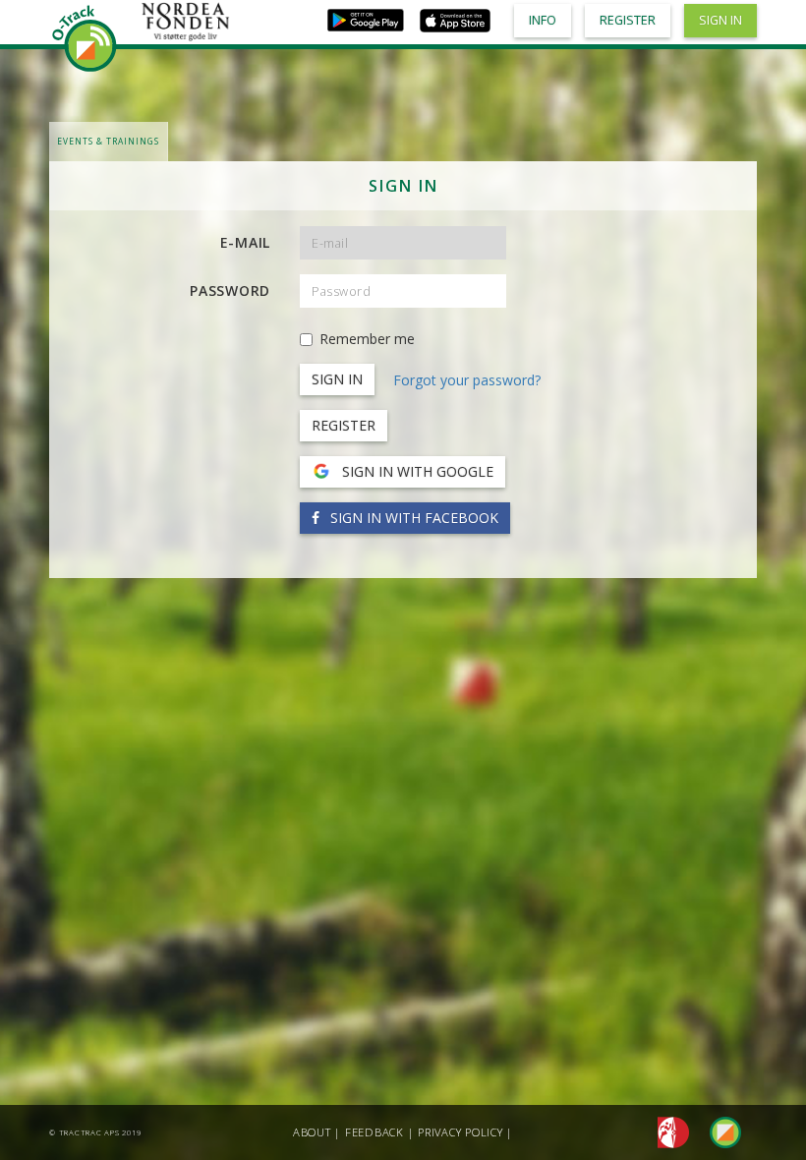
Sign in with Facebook (412, 517)
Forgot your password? (467, 380)
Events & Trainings (108, 141)
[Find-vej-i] (717, 1131)
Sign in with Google (415, 471)
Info (542, 20)
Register (343, 425)
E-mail (245, 242)
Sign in (720, 20)
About (312, 1132)
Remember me (367, 338)
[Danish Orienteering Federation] (668, 1131)
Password (230, 290)
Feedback (374, 1132)
